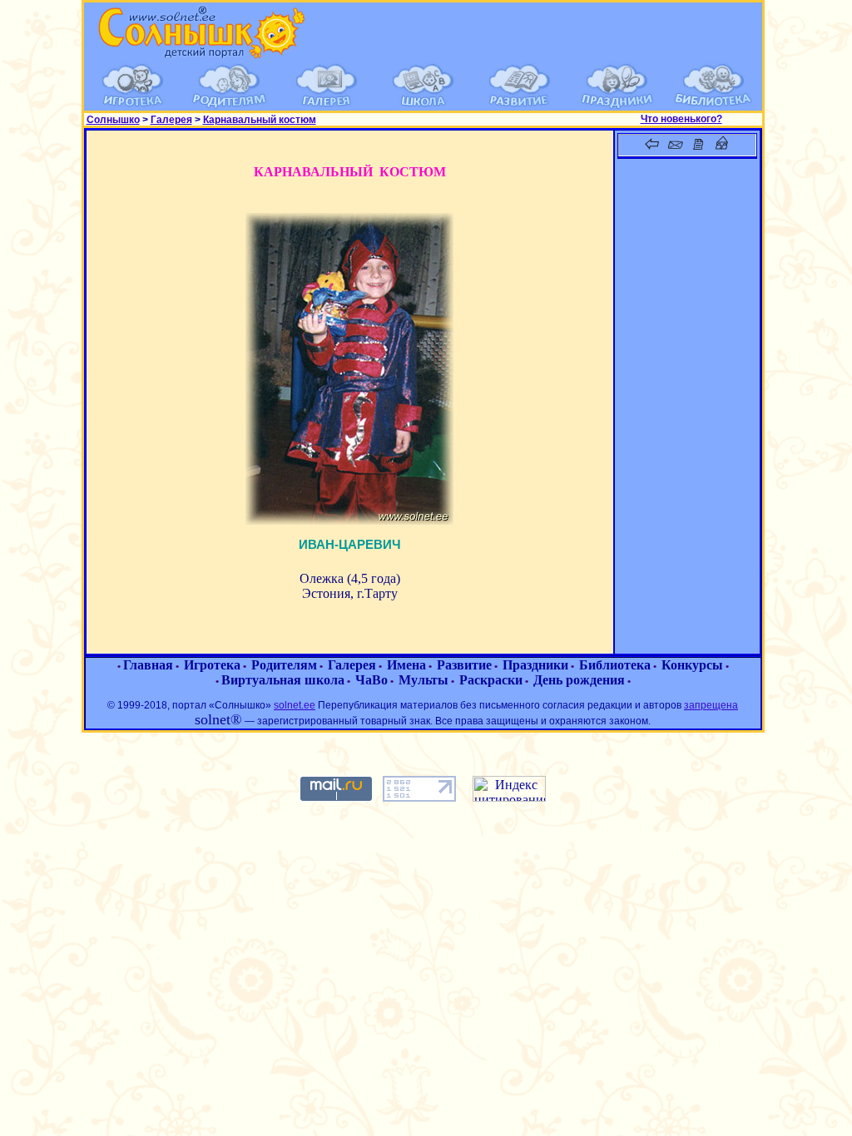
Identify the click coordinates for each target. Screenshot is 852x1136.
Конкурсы (692, 665)
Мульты (423, 680)
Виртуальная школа (282, 680)
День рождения (579, 680)
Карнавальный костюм (259, 120)
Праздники (535, 665)
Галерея (171, 120)
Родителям (284, 665)
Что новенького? (681, 119)
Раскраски (491, 680)
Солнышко (113, 120)
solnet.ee (294, 705)
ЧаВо (371, 680)
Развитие (464, 665)
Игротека (212, 665)
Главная (148, 665)
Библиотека (615, 665)
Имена (406, 665)
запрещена (711, 705)
